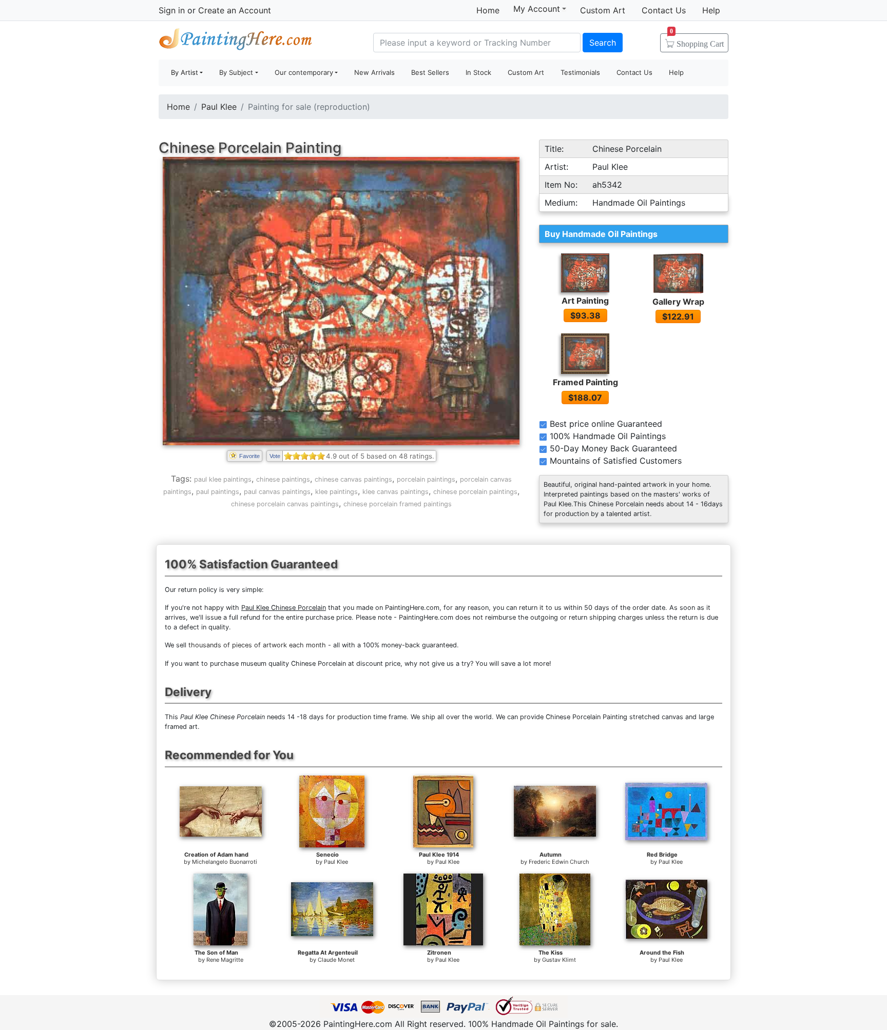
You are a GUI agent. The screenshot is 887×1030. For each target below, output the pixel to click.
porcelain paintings (426, 479)
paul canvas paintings (277, 492)
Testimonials (580, 72)
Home (487, 10)
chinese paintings (283, 479)
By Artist (184, 72)
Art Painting (585, 300)
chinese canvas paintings (353, 479)
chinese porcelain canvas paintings (285, 504)
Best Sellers (430, 72)
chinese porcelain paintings (475, 492)
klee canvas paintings (395, 492)
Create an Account (234, 10)
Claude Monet (336, 959)
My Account (536, 8)
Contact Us (664, 10)
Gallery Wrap (678, 301)
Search (602, 42)
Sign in (172, 10)
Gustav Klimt (559, 959)
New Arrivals (374, 72)
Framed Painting (585, 382)
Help (711, 10)
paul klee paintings (223, 479)
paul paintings (217, 492)
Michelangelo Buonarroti (224, 861)
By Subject (236, 72)
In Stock (478, 72)
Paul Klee (219, 107)
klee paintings (336, 492)
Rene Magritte (224, 959)
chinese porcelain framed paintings (397, 504)
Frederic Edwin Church (559, 861)
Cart (697, 40)
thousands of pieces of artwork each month (257, 645)
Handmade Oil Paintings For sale (236, 41)
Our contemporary (304, 72)
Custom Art (602, 10)
